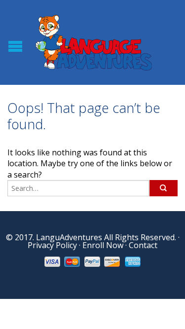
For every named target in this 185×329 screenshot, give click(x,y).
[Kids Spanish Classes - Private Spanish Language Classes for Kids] (94, 42)
